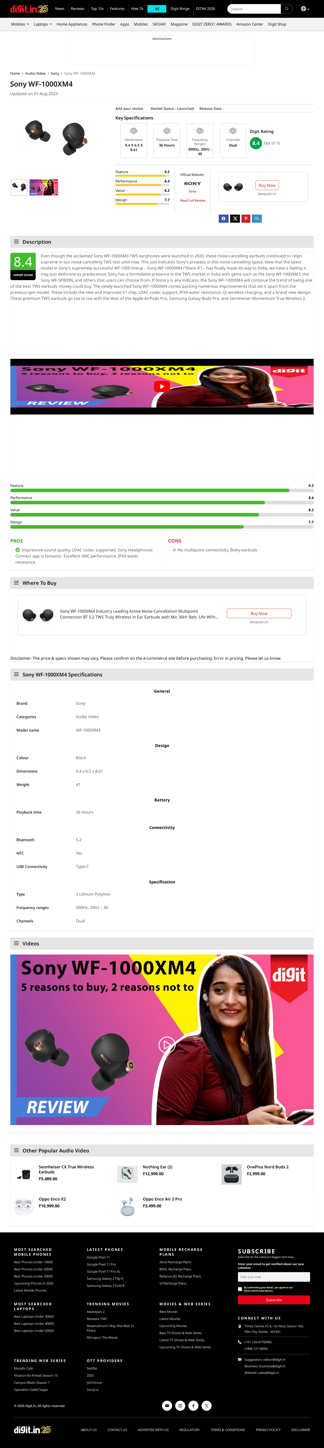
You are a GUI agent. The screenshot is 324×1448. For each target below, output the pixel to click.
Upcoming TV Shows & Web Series (185, 1347)
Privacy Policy (268, 1430)
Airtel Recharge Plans (175, 1262)
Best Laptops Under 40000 (34, 1323)
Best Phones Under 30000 (33, 1276)
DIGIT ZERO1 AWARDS (212, 24)
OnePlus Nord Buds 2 (268, 1167)
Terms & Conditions (228, 1430)
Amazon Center (249, 24)
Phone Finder (103, 24)
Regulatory (189, 1430)
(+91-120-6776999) (258, 1342)
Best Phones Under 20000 (33, 1269)
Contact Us (117, 1430)
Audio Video (35, 73)
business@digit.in (272, 1366)
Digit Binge (180, 8)
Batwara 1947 (97, 1318)
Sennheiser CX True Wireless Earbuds (66, 1169)
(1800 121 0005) (256, 1349)
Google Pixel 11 (98, 1257)
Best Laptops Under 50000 (34, 1330)
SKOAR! (159, 24)
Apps (124, 24)
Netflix (92, 1368)
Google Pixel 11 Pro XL (103, 1271)
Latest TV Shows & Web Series (182, 1340)
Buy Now (267, 185)
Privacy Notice (264, 1290)
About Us (89, 1430)
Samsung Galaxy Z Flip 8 (105, 1278)
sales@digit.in (268, 1373)
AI (157, 8)
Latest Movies (169, 1318)
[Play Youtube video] (162, 386)
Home (15, 73)
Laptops (41, 24)
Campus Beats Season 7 (32, 1382)
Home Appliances (72, 24)
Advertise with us (153, 1430)
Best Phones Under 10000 (33, 1262)
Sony (55, 73)
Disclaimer (300, 1430)
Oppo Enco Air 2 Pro (162, 1199)
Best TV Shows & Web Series (180, 1333)
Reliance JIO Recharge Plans (180, 1276)
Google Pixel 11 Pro (101, 1264)
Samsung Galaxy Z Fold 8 (105, 1285)
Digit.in (30, 1405)
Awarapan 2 (96, 1311)
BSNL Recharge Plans (175, 1269)
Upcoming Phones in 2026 (33, 1283)
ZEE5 (90, 1375)
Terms (247, 1290)
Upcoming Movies (173, 1325)
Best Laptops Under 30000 (34, 1316)
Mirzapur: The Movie (102, 1337)
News (60, 8)
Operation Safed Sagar (31, 1389)
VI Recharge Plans (172, 1283)
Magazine (179, 24)
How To (137, 8)
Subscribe (274, 1300)
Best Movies (168, 1311)
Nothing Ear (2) (157, 1167)
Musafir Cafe (23, 1368)
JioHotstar (94, 1382)
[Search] (287, 9)
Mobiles (18, 24)
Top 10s (97, 8)
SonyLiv (93, 1389)
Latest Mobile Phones (30, 1290)
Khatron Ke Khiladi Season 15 (36, 1375)
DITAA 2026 (205, 8)
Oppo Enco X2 (52, 1199)
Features (117, 8)
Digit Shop (277, 24)
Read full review (192, 200)
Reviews (78, 8)
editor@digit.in (274, 1359)
